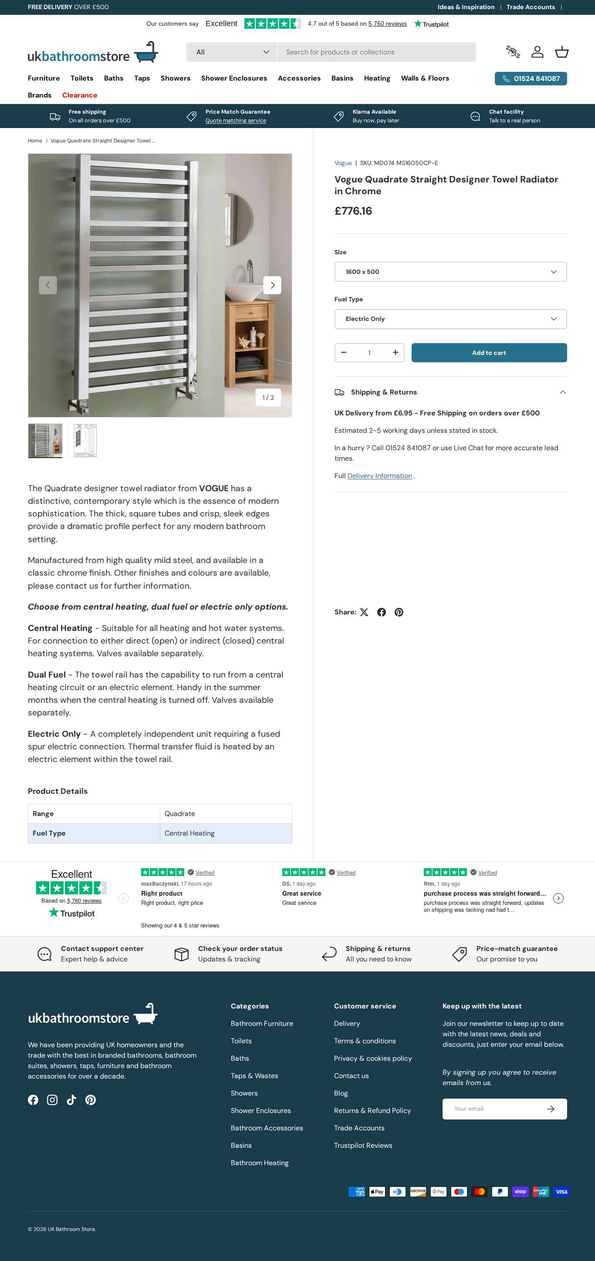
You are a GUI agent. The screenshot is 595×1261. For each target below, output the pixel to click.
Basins (342, 78)
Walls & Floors (425, 78)
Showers (176, 78)
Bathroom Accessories (267, 1128)
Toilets (82, 78)
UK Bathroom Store (71, 1229)
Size (340, 252)
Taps (142, 78)
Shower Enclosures (234, 78)
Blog (341, 1093)
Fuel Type (349, 299)
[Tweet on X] (364, 612)
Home (35, 140)
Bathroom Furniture (262, 1023)
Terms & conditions (365, 1040)
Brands (40, 95)
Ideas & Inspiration (466, 7)
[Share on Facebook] (381, 612)
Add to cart (489, 352)
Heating (377, 78)
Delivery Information (380, 475)
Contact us (351, 1075)
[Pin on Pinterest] (399, 612)
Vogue (343, 163)
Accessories (299, 78)
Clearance (80, 95)
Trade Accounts (531, 7)
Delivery (347, 1023)
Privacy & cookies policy (373, 1058)
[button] (561, 51)
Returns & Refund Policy (372, 1110)
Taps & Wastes (254, 1075)
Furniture (44, 78)
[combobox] (331, 52)
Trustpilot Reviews (363, 1145)
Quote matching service (236, 120)
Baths (114, 78)
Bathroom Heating (260, 1162)
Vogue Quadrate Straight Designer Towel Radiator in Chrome (103, 140)
